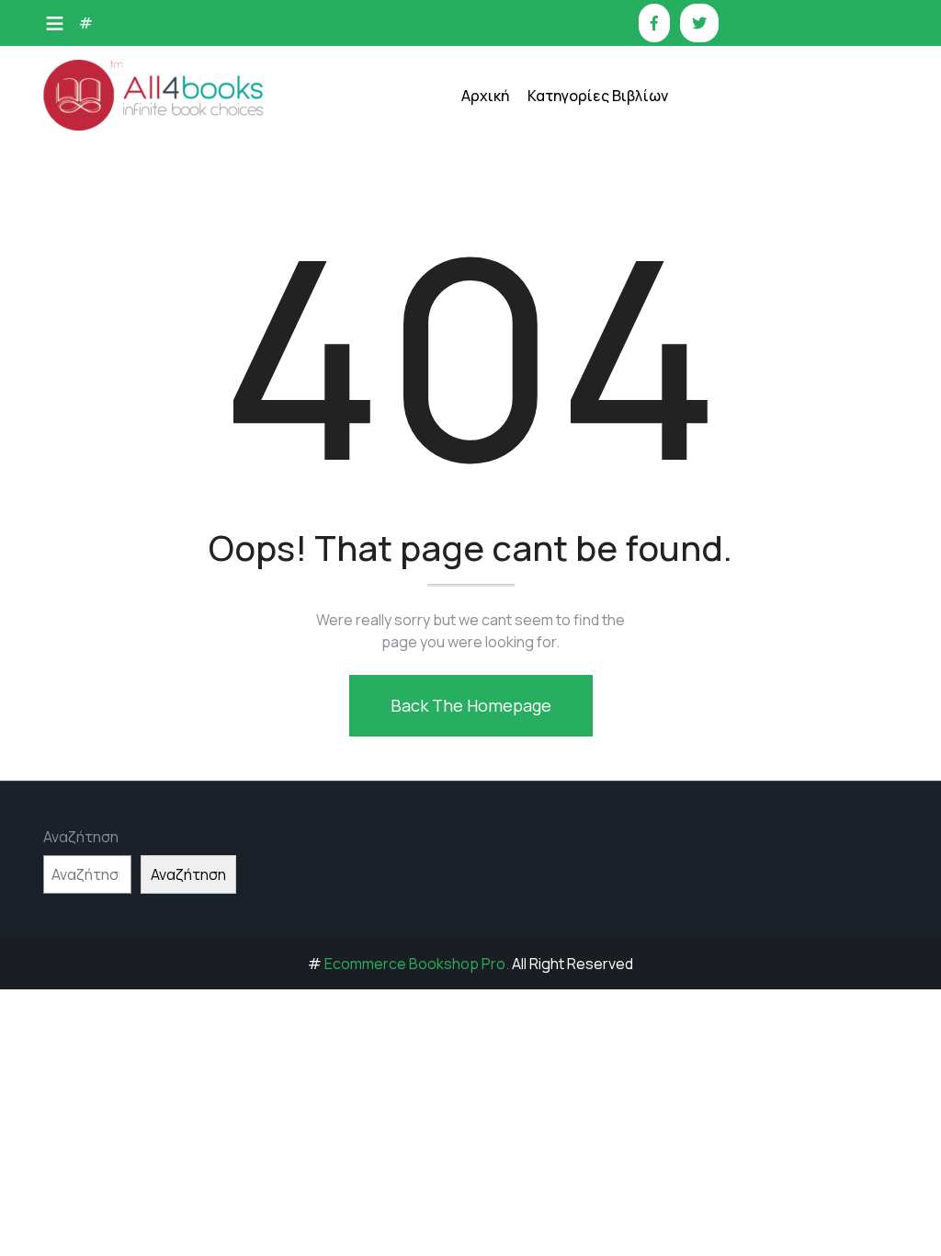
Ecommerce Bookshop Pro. (416, 963)
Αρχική (485, 96)
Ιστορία (564, 274)
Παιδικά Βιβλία (586, 642)
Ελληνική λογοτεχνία (604, 182)
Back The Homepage (471, 705)
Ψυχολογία (573, 550)
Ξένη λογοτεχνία (592, 366)
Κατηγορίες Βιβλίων (597, 96)
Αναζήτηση (81, 837)
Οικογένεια (574, 412)
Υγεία (556, 504)
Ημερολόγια (577, 228)
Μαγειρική (572, 320)
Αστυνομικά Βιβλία (598, 136)
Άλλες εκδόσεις (588, 596)
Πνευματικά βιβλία (597, 458)
